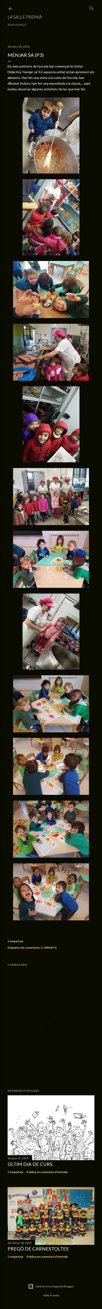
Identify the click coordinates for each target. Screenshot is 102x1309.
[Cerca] (91, 7)
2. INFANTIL (49, 947)
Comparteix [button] (15, 941)
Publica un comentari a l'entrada (47, 1172)
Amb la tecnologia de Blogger (55, 1286)
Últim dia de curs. (30, 1164)
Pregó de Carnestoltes (38, 1248)
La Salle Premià (25, 16)
